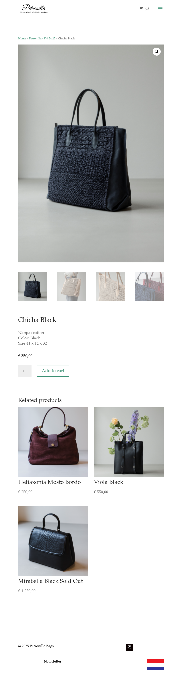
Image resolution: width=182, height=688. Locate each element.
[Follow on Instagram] (129, 647)
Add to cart (53, 371)
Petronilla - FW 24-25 (42, 38)
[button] (157, 52)
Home (22, 38)
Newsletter (52, 662)
